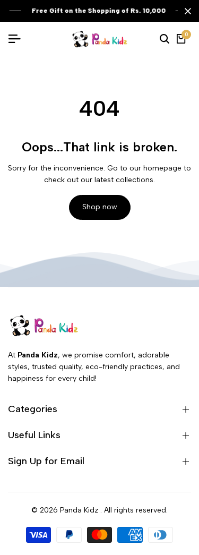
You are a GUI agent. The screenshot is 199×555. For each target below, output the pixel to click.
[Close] (185, 11)
